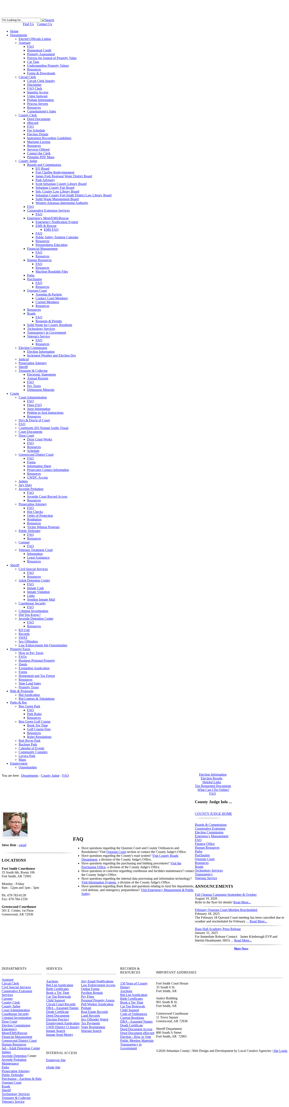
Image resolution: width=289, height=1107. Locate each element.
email (22, 845)
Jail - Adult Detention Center (21, 1048)
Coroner (7, 998)
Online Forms (90, 989)
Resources (202, 863)
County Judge (11, 1006)
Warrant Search (91, 1031)
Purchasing (202, 855)
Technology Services (209, 870)
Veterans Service (206, 878)
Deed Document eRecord (137, 1033)
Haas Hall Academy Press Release (218, 929)
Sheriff (6, 1090)
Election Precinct (57, 1019)
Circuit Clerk (10, 983)
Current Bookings (132, 1017)
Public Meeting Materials (137, 1040)
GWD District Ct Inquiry (63, 1027)
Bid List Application (59, 985)
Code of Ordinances (133, 1014)
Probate (86, 1008)
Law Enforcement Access (98, 985)
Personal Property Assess (97, 1000)
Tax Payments (90, 1023)
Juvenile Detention (14, 1056)
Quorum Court (205, 859)
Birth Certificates (57, 989)
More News (241, 948)
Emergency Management (211, 836)
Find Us (28, 24)
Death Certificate (57, 1012)
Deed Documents (57, 1015)
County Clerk (11, 1002)
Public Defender (12, 1075)
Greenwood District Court (19, 1040)
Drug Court (9, 1021)
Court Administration (16, 1010)
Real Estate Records (94, 1012)
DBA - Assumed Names (62, 1008)
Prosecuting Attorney (16, 1071)
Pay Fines (87, 996)
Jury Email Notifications (97, 981)
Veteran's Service (13, 1101)
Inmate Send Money (59, 1034)
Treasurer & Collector (16, 1098)
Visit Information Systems (98, 882)
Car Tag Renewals (58, 996)
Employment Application (63, 1023)
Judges (6, 1052)
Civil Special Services (16, 987)
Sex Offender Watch (94, 1019)
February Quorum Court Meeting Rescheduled (226, 910)
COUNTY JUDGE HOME (213, 813)
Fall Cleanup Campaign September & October (226, 894)
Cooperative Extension (210, 828)
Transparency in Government (131, 1046)
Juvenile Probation (14, 1059)
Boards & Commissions (211, 824)
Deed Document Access (136, 1029)
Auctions (52, 981)
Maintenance (10, 1063)
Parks (198, 851)
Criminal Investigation (16, 1017)
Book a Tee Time (57, 992)
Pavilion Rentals (92, 992)
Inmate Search (55, 1031)
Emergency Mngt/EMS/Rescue (14, 1031)
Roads (199, 866)
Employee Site (56, 1060)
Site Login (280, 1051)
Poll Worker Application (97, 1004)
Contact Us (44, 24)
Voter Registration (93, 1027)
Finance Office (205, 844)
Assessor (8, 979)
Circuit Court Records (61, 1004)
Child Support (55, 1000)
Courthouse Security (15, 1014)
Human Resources (207, 847)
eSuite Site (53, 1067)
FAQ (198, 840)
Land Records (90, 1015)
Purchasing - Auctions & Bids (21, 1079)
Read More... (242, 902)
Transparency (204, 874)
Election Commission (209, 832)
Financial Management (17, 1037)
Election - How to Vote (135, 1037)
